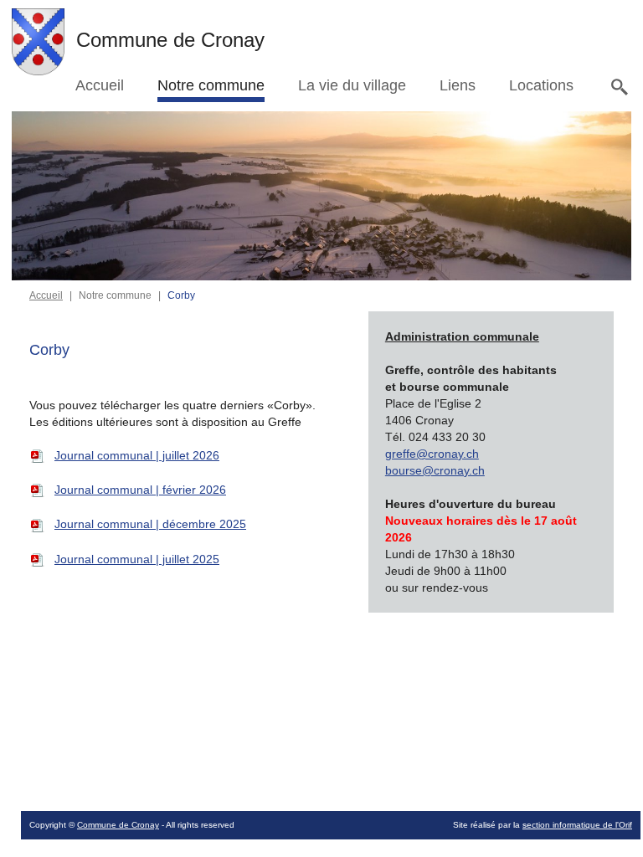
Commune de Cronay (118, 824)
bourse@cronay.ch (435, 470)
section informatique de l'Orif (577, 824)
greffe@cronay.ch (432, 453)
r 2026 (140, 489)
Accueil (46, 295)
